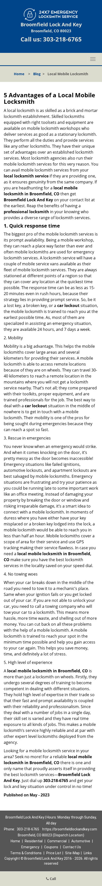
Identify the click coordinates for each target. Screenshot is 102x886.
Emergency (30, 847)
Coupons (51, 847)
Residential (34, 841)
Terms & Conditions (26, 853)
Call (52, 878)
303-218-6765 (62, 39)
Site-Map (72, 853)
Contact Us (72, 847)
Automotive (80, 841)
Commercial (57, 841)
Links (88, 853)
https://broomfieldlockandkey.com (69, 829)
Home (19, 73)
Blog (37, 73)
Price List (53, 853)
